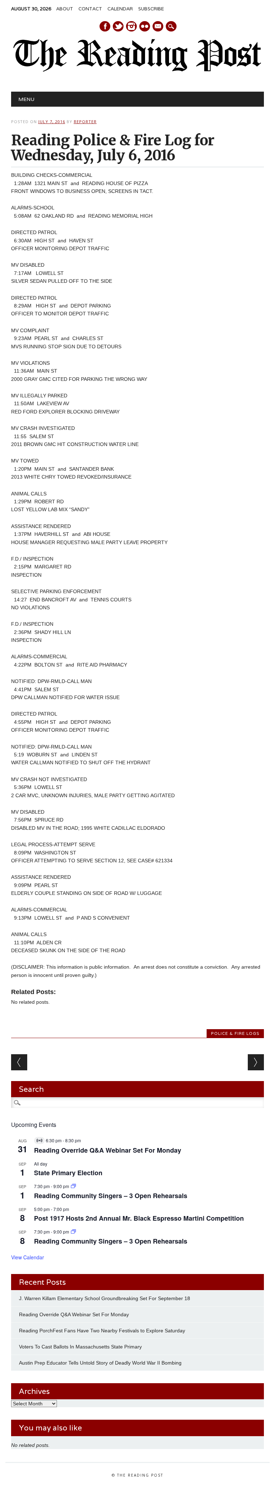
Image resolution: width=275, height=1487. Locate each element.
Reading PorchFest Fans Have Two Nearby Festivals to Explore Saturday (102, 1330)
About (64, 9)
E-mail (158, 27)
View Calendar (27, 1257)
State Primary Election (68, 1172)
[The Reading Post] (137, 70)
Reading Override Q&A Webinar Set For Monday (107, 1150)
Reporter (85, 121)
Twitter (118, 26)
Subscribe (151, 9)
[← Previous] (19, 1062)
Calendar (120, 9)
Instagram (131, 26)
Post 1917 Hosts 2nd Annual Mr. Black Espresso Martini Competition (139, 1218)
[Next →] (256, 1062)
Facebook (105, 26)
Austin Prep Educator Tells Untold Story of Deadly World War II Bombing (101, 1363)
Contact (90, 9)
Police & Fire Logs (235, 1033)
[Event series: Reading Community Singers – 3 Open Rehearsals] (73, 1186)
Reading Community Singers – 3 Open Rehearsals (110, 1195)
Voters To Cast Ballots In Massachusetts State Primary (80, 1347)
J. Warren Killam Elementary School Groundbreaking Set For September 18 (104, 1298)
